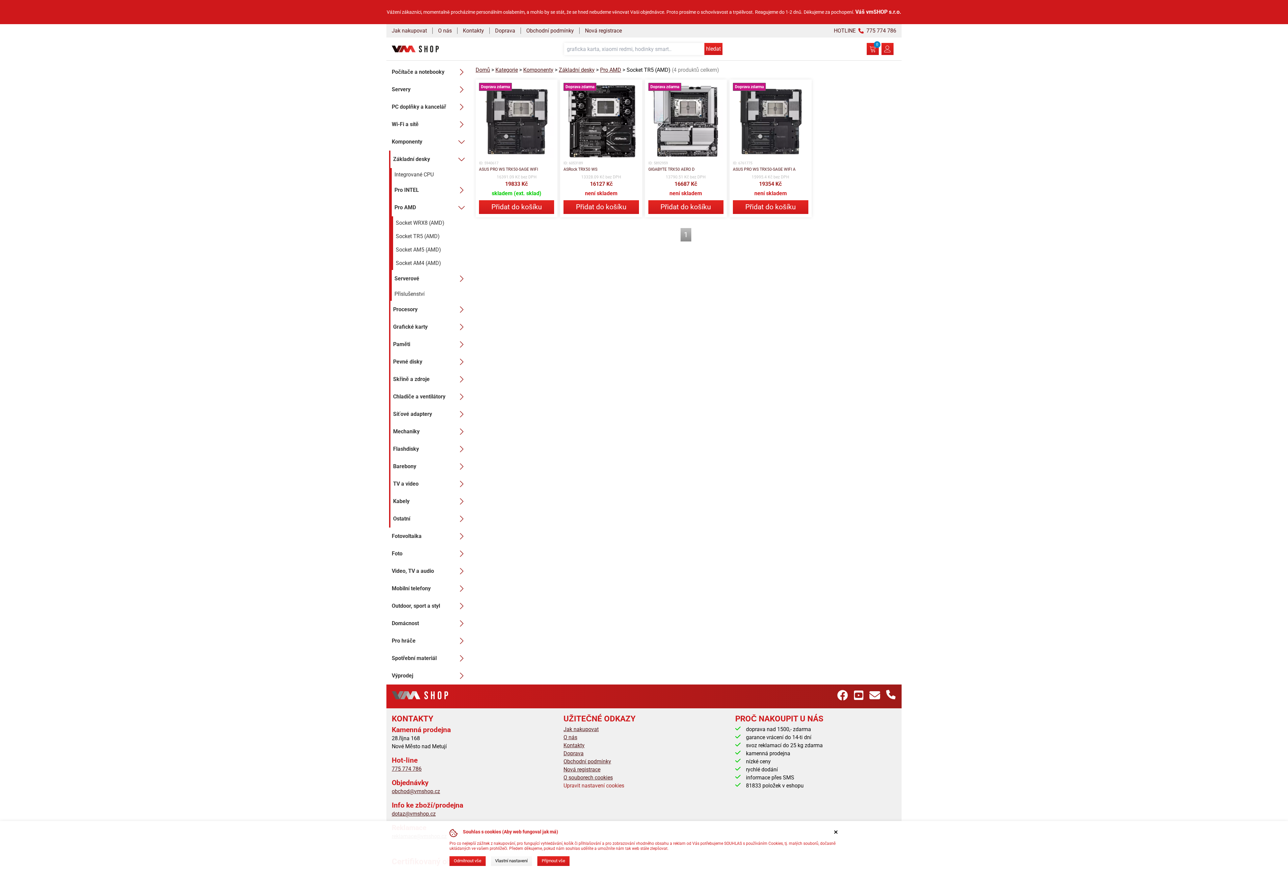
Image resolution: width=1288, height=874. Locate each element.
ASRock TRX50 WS (580, 169)
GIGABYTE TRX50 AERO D (671, 169)
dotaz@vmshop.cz (414, 814)
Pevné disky (407, 362)
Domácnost (405, 623)
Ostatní (401, 518)
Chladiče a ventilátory (419, 396)
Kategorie (506, 70)
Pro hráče (404, 641)
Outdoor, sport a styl (416, 606)
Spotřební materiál (414, 658)
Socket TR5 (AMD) (418, 236)
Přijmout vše (553, 860)
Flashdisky (406, 449)
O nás (445, 31)
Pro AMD (405, 207)
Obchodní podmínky (550, 31)
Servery (401, 89)
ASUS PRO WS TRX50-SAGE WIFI (508, 169)
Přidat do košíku (516, 207)
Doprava (505, 31)
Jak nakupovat (409, 31)
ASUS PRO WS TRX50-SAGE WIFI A (764, 169)
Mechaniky (406, 431)
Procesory (405, 309)
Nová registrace (603, 31)
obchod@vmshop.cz (416, 791)
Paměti (401, 344)
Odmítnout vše (467, 860)
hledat (713, 49)
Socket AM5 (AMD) (418, 250)
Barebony (404, 466)
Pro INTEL (406, 190)
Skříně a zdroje (411, 379)
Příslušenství (409, 294)
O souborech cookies (588, 777)
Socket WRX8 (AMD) (420, 223)
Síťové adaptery (412, 414)
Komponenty (407, 142)
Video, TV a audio (413, 571)
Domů (483, 70)
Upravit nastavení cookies (594, 785)
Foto (397, 553)
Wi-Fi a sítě (405, 124)
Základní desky (411, 159)
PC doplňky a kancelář (419, 107)
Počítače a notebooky (418, 72)
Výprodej (402, 675)
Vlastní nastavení (511, 860)
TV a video (406, 484)
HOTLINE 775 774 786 (865, 31)
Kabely (401, 501)
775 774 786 (407, 769)
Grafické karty (410, 327)
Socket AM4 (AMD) (418, 263)
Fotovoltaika (407, 536)
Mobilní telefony (411, 588)
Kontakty (473, 31)
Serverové (406, 278)
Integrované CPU (414, 174)
